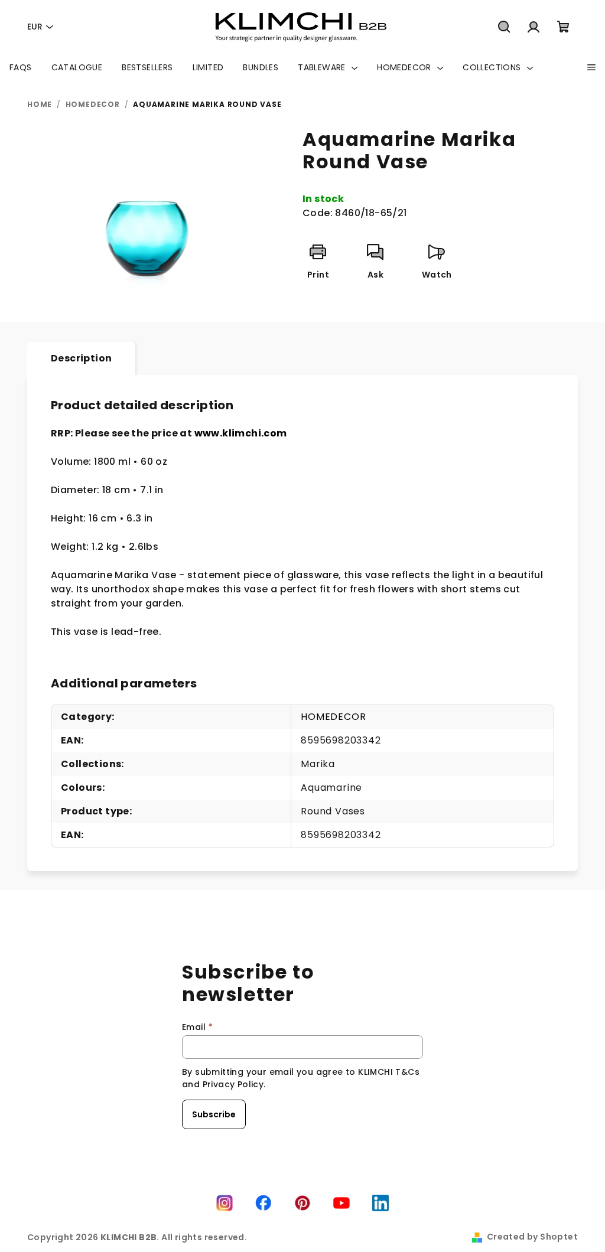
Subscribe (214, 1114)
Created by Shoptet (532, 1237)
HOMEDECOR (333, 716)
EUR (35, 26)
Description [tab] (81, 358)
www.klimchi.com (240, 433)
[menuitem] (20, 67)
